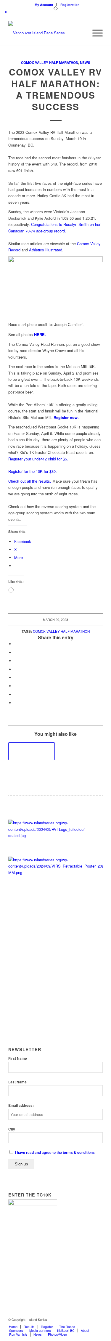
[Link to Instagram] (98, 1319)
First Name (17, 1058)
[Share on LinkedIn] (15, 669)
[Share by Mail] (15, 703)
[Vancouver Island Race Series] (46, 33)
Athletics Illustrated (45, 250)
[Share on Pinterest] (15, 661)
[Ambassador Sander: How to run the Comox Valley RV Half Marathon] (31, 751)
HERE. (40, 334)
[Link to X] (80, 1319)
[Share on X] (15, 652)
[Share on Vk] (15, 686)
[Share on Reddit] (15, 694)
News (85, 62)
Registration (70, 4)
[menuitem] (44, 4)
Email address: (21, 1105)
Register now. (66, 417)
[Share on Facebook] (15, 644)
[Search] (80, 33)
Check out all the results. (29, 481)
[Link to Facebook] (89, 1319)
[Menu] (94, 33)
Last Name (17, 1082)
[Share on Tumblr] (15, 677)
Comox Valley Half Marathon (49, 62)
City (11, 1129)
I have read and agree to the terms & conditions (55, 1152)
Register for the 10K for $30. (32, 471)
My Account (44, 4)
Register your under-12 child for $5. (38, 459)
